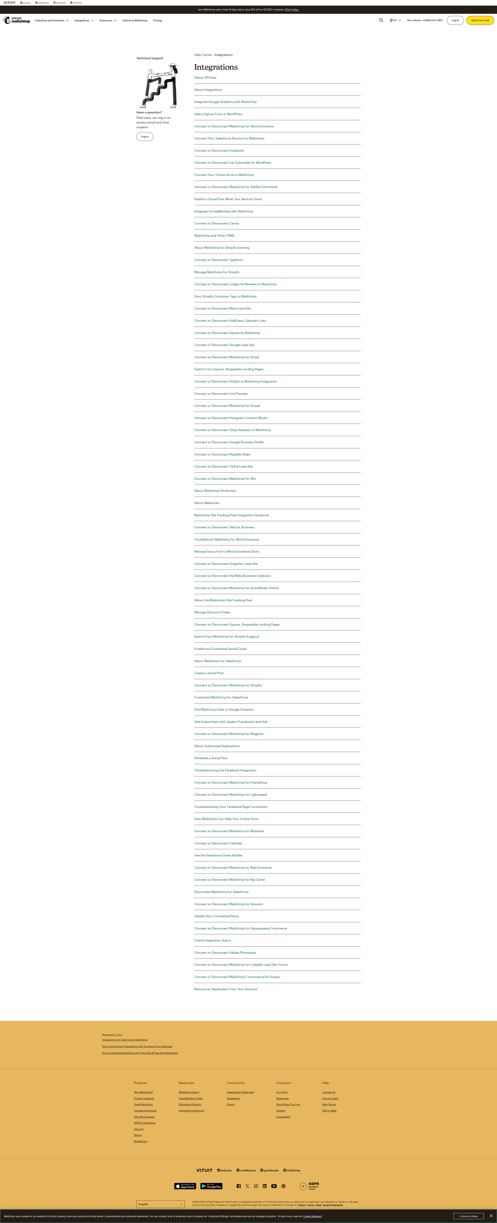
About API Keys (205, 77)
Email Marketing (143, 1104)
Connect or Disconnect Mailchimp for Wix (225, 478)
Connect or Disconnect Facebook (219, 150)
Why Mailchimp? (143, 1092)
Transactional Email (145, 1110)
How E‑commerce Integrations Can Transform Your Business (137, 1046)
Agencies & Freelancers (240, 1092)
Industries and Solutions (49, 20)
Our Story (282, 1092)
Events (231, 1104)
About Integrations (208, 89)
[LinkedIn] (265, 1187)
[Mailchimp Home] (17, 20)
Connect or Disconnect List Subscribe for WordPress (232, 162)
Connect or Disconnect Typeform (218, 260)
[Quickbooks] (59, 2)
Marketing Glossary (190, 1104)
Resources (106, 20)
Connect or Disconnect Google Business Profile (229, 442)
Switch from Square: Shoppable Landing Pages (229, 369)
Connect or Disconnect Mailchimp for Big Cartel (229, 879)
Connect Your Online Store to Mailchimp (224, 174)
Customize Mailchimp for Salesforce (221, 697)
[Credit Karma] (42, 2)
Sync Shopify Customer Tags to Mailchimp (225, 296)
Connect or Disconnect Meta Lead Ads (222, 308)
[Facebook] (239, 1187)
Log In (455, 20)
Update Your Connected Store (216, 916)
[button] (395, 20)
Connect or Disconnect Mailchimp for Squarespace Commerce (240, 928)
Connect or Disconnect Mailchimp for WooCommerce (234, 126)
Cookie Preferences (333, 1205)
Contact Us (328, 1092)
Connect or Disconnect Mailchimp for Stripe (226, 357)
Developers (233, 1098)
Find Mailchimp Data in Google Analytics (224, 709)
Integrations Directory (191, 1110)
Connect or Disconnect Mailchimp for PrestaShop (230, 782)
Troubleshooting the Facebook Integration (225, 770)
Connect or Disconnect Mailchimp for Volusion (228, 904)
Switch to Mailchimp (135, 20)
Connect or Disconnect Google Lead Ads (224, 345)
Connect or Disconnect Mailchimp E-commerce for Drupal (237, 977)
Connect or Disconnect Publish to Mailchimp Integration (235, 381)
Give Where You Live (288, 1104)
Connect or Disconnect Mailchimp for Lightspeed (230, 794)
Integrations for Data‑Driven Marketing (124, 1039)
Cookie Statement (312, 1216)
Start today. (292, 9)
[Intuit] (10, 2)
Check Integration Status (212, 940)
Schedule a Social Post (211, 758)
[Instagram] (256, 1187)
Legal (318, 1205)
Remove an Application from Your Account (225, 989)
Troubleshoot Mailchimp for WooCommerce (226, 539)
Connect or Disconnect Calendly (218, 843)
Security (139, 1129)
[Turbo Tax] (25, 2)
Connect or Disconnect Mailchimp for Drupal (227, 405)
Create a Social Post (209, 673)
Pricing (157, 20)
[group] (395, 20)
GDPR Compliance (144, 1122)
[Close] (491, 1215)
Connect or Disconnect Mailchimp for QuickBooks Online (236, 588)
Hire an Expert (330, 1098)
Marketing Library (189, 1092)
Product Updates (144, 1098)
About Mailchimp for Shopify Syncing (221, 247)
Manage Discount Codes (212, 612)
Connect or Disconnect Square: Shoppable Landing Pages (237, 624)
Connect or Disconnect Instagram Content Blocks (231, 418)
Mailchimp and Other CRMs (214, 235)
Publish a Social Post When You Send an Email (228, 199)
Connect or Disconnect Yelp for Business (224, 527)
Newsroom (282, 1098)
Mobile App (140, 1141)
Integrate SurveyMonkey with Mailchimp (223, 211)
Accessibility (283, 1116)
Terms (311, 1205)
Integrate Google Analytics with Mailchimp (225, 101)
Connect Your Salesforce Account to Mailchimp (229, 138)
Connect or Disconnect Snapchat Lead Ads (226, 563)
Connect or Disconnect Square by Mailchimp (227, 333)
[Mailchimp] (76, 2)
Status (138, 1135)
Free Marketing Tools (191, 1098)
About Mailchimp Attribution (215, 490)
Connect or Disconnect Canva (216, 223)
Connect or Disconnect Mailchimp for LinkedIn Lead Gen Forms (241, 964)
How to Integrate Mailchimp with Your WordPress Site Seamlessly (140, 1052)
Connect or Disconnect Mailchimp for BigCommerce (233, 867)
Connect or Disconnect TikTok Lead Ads (223, 466)
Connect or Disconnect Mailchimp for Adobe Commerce (235, 187)
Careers (280, 1110)
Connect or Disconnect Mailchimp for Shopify (228, 685)
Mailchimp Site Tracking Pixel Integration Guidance (231, 515)
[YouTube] (274, 1187)
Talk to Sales (329, 1110)
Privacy (302, 1205)
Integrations (82, 20)
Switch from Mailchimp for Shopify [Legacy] (226, 636)
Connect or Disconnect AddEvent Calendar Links (230, 320)
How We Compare (144, 1116)
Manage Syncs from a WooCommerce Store (226, 551)
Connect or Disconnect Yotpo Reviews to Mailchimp (232, 430)
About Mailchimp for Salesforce (217, 661)
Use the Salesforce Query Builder (218, 855)
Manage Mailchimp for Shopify (216, 272)
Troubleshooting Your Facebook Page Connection (231, 806)
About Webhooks (207, 503)
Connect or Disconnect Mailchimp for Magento (229, 733)
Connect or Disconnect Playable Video (222, 454)
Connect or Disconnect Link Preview (221, 393)
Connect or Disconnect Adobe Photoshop (225, 952)
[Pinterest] (283, 1187)
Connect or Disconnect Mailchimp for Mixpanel (229, 831)
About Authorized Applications (217, 746)
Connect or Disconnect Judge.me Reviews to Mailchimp (235, 284)
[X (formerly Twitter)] (247, 1187)
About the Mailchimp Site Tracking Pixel (223, 600)
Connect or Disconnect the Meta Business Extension (232, 575)
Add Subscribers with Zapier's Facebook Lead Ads (231, 721)
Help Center (203, 54)
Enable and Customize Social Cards (220, 648)
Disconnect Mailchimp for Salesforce (221, 892)
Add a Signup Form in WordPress (218, 114)
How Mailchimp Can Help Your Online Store (226, 819)
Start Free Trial (480, 20)
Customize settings (468, 1216)
